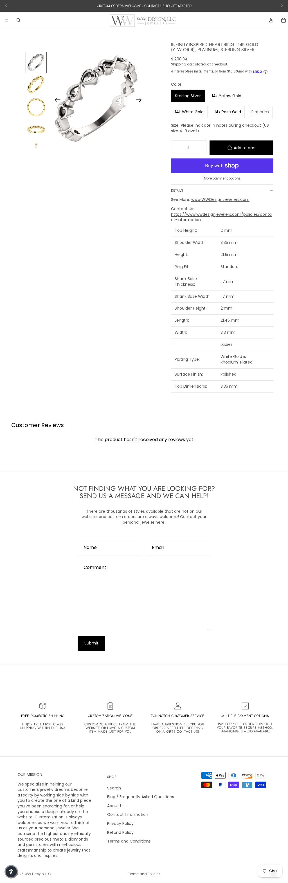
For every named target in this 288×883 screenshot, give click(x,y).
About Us (116, 806)
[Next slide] (140, 100)
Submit (91, 643)
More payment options (222, 178)
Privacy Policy (120, 823)
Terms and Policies (144, 873)
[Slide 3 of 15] (36, 107)
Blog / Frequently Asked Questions (140, 797)
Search (114, 788)
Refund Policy (120, 832)
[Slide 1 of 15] (36, 63)
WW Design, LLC (37, 873)
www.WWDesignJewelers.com (220, 199)
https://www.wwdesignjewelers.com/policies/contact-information (221, 217)
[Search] (18, 20)
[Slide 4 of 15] (36, 130)
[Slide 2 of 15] (36, 85)
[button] (11, 872)
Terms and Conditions (129, 841)
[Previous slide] (56, 100)
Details (177, 190)
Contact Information (127, 815)
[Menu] (6, 20)
